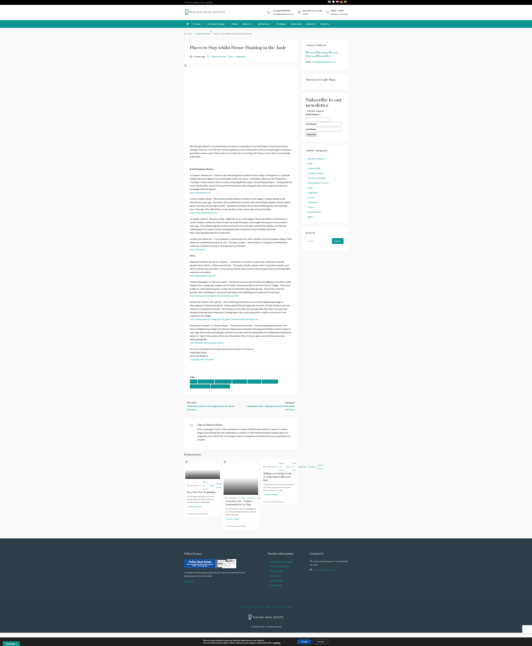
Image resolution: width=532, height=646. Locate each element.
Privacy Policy (276, 585)
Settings (320, 641)
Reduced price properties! (281, 562)
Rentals (235, 24)
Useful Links (296, 24)
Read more (189, 582)
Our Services (263, 24)
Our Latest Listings (216, 24)
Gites (230, 56)
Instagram (287, 607)
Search (338, 241)
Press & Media (276, 581)
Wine (310, 217)
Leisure (260, 498)
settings (276, 643)
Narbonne (312, 202)
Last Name (311, 129)
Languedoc (240, 56)
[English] (330, 2)
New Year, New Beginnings (201, 492)
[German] (342, 2)
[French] (334, 2)
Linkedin (274, 607)
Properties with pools (279, 566)
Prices (311, 207)
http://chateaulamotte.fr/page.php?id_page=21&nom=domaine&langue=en (224, 319)
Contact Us (311, 24)
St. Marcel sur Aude (200, 386)
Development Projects (318, 183)
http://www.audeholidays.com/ (204, 212)
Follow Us (324, 24)
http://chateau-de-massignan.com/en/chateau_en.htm (214, 295)
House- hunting (223, 381)
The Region (281, 24)
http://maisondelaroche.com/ (203, 275)
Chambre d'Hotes (218, 56)
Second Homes (314, 212)
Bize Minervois (206, 381)
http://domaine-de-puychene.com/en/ (207, 343)
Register (194, 31)
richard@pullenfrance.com (283, 14)
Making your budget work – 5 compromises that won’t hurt (278, 477)
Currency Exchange (317, 178)
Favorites (206, 31)
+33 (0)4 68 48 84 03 (281, 11)
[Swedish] (346, 2)
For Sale (196, 24)
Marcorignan (240, 381)
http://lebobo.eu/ (198, 249)
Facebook (248, 607)
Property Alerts (276, 571)
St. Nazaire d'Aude (220, 386)
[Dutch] (338, 2)
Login (186, 31)
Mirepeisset (254, 381)
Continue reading (194, 506)
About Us (247, 24)
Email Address (313, 114)
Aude (193, 381)
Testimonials (276, 576)
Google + (261, 607)
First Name (311, 124)
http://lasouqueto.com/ (200, 192)
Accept (304, 641)
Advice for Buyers (205, 485)
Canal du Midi (294, 466)
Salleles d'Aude (270, 381)
